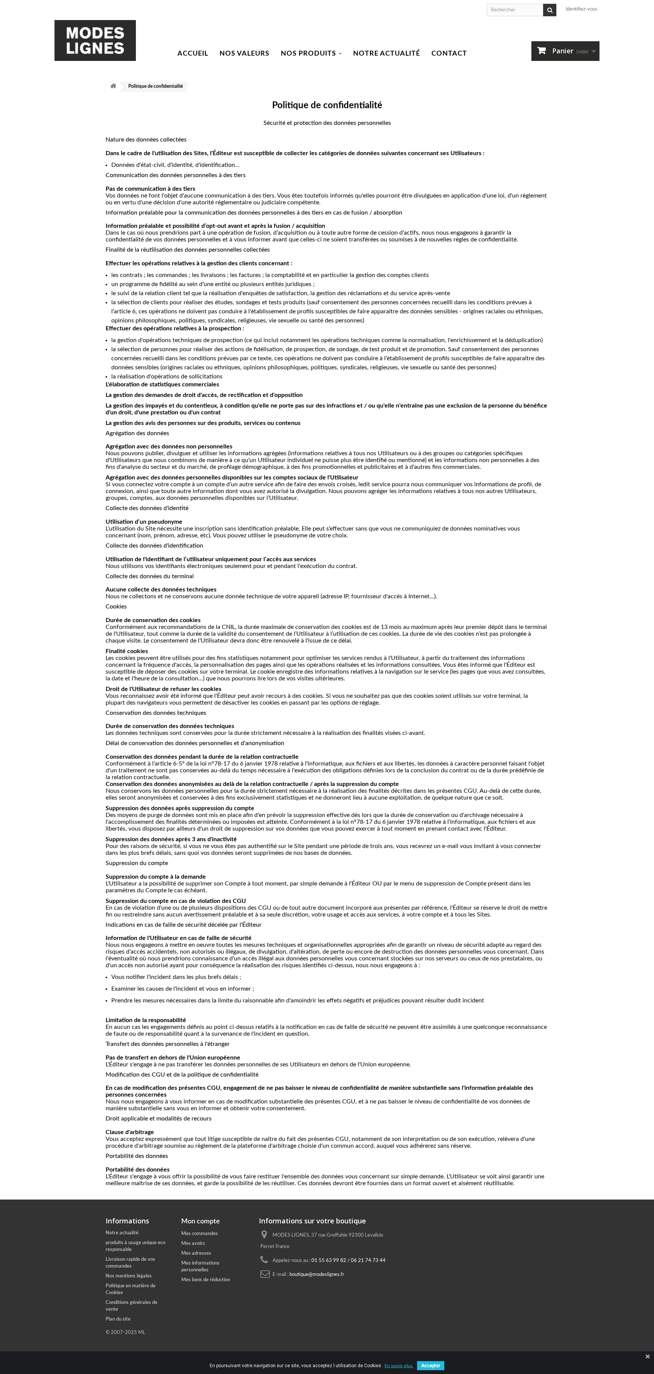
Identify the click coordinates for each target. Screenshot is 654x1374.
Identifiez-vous (582, 9)
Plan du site (118, 1319)
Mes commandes (199, 1233)
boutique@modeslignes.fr (317, 1274)
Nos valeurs (244, 53)
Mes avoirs (193, 1243)
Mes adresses (196, 1253)
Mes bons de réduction (205, 1280)
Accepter (430, 1365)
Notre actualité (386, 53)
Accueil (193, 53)
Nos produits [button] (309, 53)
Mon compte (200, 1221)
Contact (449, 53)
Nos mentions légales (129, 1276)
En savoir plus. (399, 1365)
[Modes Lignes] (95, 40)
